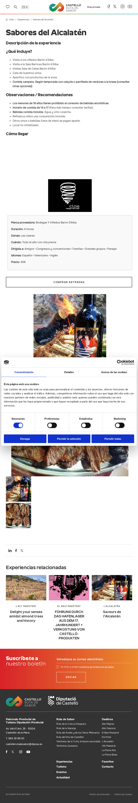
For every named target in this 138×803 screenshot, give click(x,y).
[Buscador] (15, 7)
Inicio (11, 19)
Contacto (107, 766)
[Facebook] (109, 6)
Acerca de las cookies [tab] (114, 372)
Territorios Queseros (67, 745)
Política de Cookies (123, 794)
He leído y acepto (87, 666)
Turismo (61, 766)
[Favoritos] (7, 6)
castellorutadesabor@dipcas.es (24, 744)
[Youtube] (130, 6)
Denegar (25, 438)
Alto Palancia (108, 728)
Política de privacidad (99, 794)
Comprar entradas (69, 282)
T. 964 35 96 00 (15, 738)
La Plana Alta (109, 750)
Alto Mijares (108, 723)
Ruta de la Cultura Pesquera (71, 723)
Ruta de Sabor (65, 719)
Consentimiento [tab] (23, 372)
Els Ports (106, 737)
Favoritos (108, 761)
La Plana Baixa (109, 754)
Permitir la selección (69, 438)
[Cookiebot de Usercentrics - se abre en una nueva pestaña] (119, 362)
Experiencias (23, 19)
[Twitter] (115, 6)
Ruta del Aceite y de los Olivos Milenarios (77, 732)
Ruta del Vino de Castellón (70, 737)
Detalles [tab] (69, 372)
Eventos (61, 772)
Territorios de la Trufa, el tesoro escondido (78, 741)
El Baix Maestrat (110, 732)
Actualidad (63, 777)
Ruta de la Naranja (66, 728)
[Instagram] (122, 6)
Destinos (107, 719)
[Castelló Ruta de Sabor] (65, 7)
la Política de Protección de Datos (96, 666)
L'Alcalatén (107, 741)
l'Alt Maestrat (109, 745)
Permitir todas (113, 438)
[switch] (52, 425)
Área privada (93, 7)
